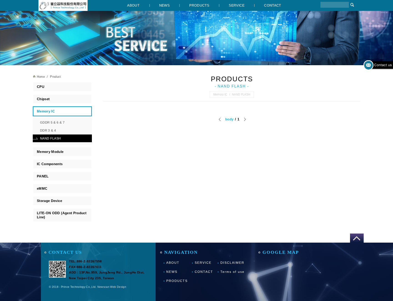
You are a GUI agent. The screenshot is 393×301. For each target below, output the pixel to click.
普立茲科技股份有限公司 (63, 5)
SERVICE (236, 5)
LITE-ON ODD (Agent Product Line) (61, 215)
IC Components (50, 164)
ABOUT (133, 5)
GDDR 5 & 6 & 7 (52, 122)
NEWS (164, 5)
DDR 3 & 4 (48, 130)
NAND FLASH (50, 138)
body (229, 119)
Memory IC (46, 111)
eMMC (42, 188)
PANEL (43, 176)
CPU (40, 87)
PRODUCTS (199, 5)
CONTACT (272, 5)
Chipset (43, 99)
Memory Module (50, 152)
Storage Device (49, 201)
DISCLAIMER (232, 262)
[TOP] (357, 238)
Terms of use (232, 272)
